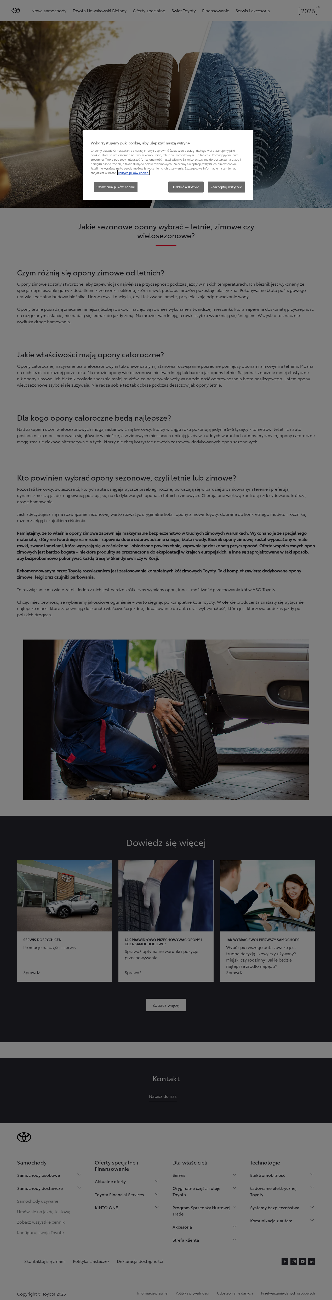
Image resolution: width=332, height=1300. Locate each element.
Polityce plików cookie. (133, 173)
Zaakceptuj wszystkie (226, 187)
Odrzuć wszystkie (186, 187)
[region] (168, 165)
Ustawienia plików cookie (115, 187)
